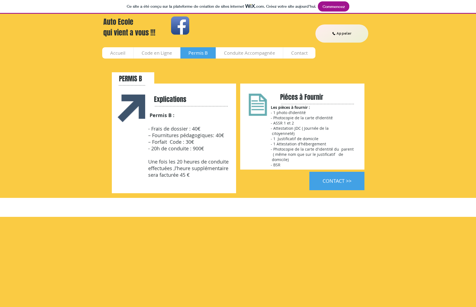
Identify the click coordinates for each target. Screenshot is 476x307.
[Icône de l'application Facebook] (180, 25)
